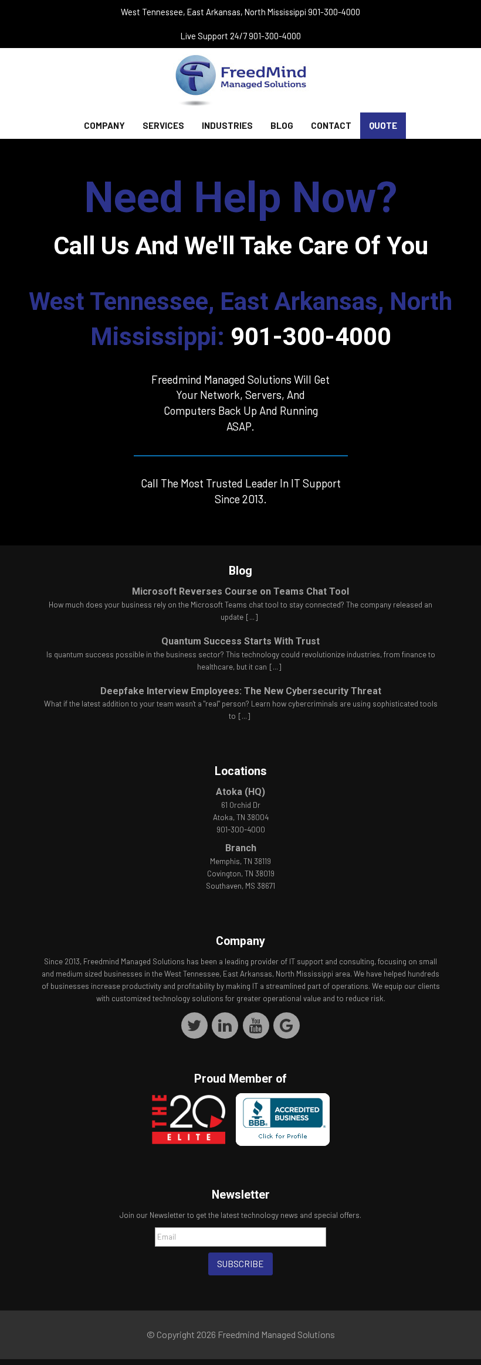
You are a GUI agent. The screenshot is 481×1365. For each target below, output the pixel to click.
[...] (252, 617)
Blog (281, 125)
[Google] (287, 1025)
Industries (227, 125)
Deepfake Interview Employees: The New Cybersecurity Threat (240, 691)
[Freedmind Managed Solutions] (240, 80)
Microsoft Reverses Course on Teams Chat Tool (240, 591)
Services (163, 125)
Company (104, 125)
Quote (383, 125)
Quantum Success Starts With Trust (240, 641)
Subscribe (240, 1263)
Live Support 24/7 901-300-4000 (241, 35)
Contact (331, 125)
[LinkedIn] (225, 1025)
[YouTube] (256, 1025)
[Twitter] (194, 1025)
